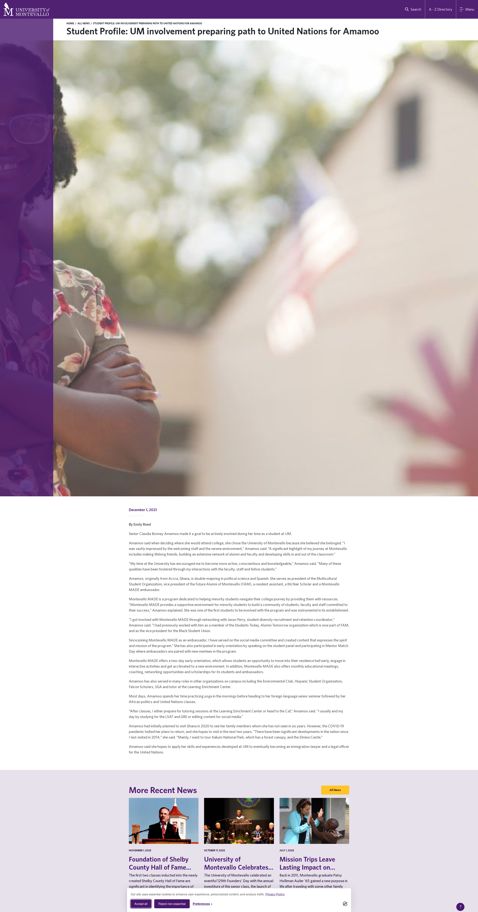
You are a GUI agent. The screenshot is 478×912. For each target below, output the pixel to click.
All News (83, 23)
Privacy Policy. (275, 894)
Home (70, 23)
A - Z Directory (440, 9)
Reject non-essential (172, 904)
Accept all (141, 904)
